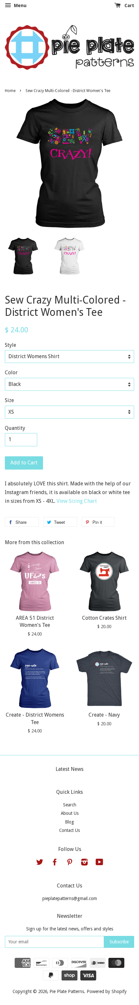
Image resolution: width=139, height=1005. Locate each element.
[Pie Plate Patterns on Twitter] (39, 863)
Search (69, 804)
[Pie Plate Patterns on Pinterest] (69, 863)
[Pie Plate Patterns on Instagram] (84, 863)
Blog (69, 821)
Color (11, 372)
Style (10, 345)
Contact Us (69, 830)
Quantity (15, 428)
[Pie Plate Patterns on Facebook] (54, 863)
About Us (70, 813)
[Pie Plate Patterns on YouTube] (99, 863)
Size (9, 400)
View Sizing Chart (77, 501)
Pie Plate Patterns (66, 991)
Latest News (69, 769)
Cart (128, 5)
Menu (20, 5)
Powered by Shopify (107, 991)
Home (10, 90)
